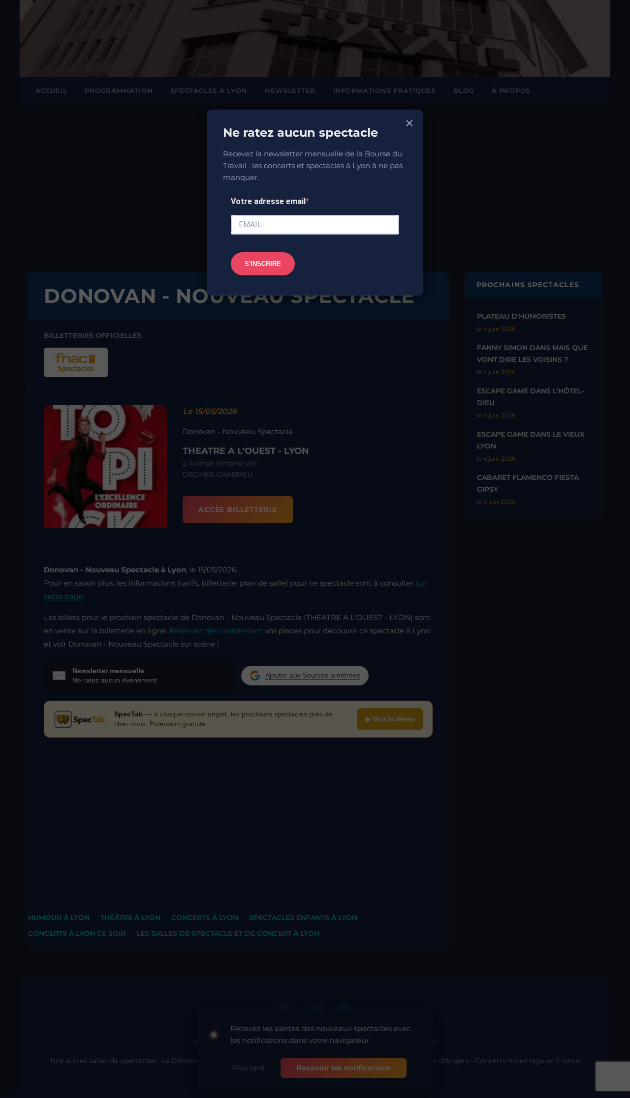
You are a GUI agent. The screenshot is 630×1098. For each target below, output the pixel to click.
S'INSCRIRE (263, 263)
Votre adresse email (268, 201)
